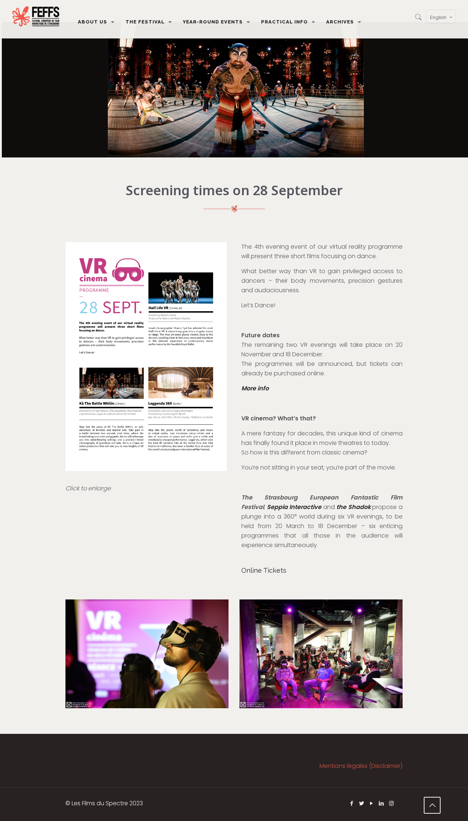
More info (255, 388)
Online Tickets (263, 570)
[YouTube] (371, 803)
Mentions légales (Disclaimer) (361, 766)
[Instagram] (391, 803)
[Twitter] (362, 803)
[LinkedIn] (381, 803)
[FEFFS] (36, 16)
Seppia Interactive (294, 507)
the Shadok (353, 507)
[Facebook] (352, 803)
